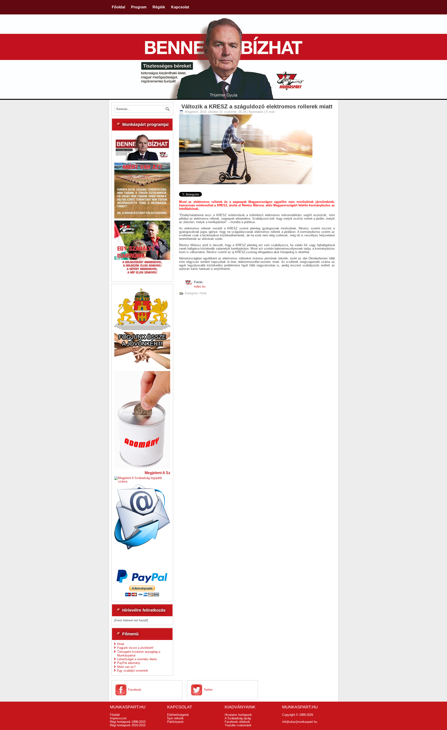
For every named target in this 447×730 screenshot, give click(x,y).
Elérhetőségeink (178, 715)
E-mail (270, 112)
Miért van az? (126, 667)
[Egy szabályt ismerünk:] (142, 275)
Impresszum (118, 718)
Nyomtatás (256, 112)
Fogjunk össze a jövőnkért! (135, 648)
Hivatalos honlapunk (238, 715)
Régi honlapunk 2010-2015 (128, 725)
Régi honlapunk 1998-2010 (128, 721)
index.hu (199, 286)
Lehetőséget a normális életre (137, 659)
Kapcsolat (180, 7)
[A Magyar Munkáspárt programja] (142, 159)
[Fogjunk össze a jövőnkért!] (142, 368)
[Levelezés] (142, 548)
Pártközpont (175, 721)
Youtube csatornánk (238, 725)
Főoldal (118, 7)
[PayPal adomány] (142, 595)
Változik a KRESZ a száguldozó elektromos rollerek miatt (256, 106)
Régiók (158, 7)
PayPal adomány (128, 663)
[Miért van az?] (142, 217)
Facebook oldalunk (237, 721)
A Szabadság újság (238, 718)
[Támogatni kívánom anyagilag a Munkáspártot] (142, 467)
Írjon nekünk (175, 718)
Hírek (120, 644)
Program (138, 7)
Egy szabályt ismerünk (132, 670)
